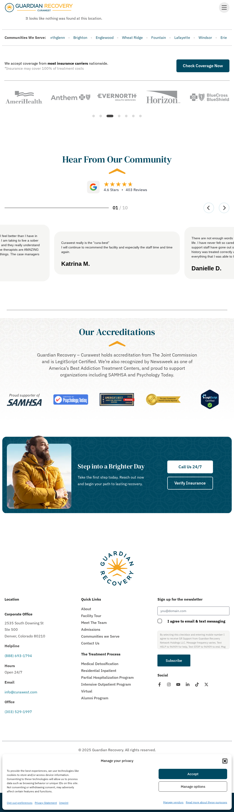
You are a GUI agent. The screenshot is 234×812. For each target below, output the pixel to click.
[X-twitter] (206, 684)
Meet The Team (94, 622)
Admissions (90, 629)
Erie (179, 37)
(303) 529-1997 (18, 711)
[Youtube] (178, 684)
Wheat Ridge (87, 37)
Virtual (86, 691)
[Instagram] (169, 684)
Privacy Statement (46, 802)
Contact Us (90, 643)
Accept (192, 774)
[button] (225, 761)
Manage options (193, 786)
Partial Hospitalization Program (107, 677)
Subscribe (174, 660)
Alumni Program (94, 698)
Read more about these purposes (206, 802)
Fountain (113, 37)
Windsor (160, 37)
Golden (214, 37)
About (86, 609)
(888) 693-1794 (18, 655)
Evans (195, 37)
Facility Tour (91, 615)
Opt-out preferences (19, 802)
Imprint (63, 802)
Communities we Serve (100, 636)
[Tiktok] (197, 684)
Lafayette (137, 37)
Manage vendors (173, 802)
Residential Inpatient (98, 670)
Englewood (60, 37)
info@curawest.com (21, 692)
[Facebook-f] (159, 684)
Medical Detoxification (99, 663)
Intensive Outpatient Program (106, 684)
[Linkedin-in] (188, 684)
